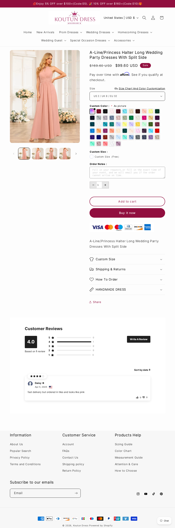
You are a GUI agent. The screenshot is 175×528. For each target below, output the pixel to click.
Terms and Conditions (25, 464)
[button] (70, 32)
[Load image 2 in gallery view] (38, 153)
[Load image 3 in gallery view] (51, 153)
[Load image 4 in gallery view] (65, 153)
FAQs (65, 451)
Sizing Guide (123, 444)
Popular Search (20, 451)
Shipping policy (73, 464)
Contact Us (70, 457)
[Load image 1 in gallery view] (24, 153)
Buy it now (127, 213)
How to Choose (126, 470)
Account (68, 444)
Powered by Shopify (101, 525)
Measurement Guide (129, 457)
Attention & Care (126, 464)
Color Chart (123, 451)
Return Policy (71, 470)
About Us (16, 444)
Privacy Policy (20, 457)
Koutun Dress (81, 525)
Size (127, 88)
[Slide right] (76, 153)
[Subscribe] (76, 493)
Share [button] (97, 302)
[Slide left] (13, 153)
